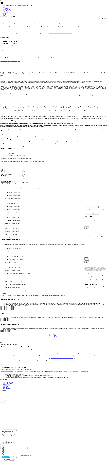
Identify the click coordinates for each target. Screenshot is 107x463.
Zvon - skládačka (6, 384)
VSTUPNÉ (5, 11)
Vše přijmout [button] (5, 456)
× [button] (16, 430)
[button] (9, 459)
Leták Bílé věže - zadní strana (8, 383)
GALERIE (5, 13)
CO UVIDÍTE (5, 12)
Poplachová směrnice (6, 388)
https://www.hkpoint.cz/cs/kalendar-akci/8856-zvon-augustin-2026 (60, 33)
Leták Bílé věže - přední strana (8, 382)
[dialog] (9, 446)
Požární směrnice (6, 387)
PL (106, 18)
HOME (4, 7)
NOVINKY (5, 14)
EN (104, 18)
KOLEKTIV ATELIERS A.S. (26, 455)
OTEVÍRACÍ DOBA (6, 8)
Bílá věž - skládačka (6, 385)
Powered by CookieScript (9, 460)
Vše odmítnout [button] (13, 456)
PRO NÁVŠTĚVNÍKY (7, 9)
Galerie (2, 333)
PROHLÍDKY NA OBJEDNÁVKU (9, 10)
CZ (102, 18)
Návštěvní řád (5, 386)
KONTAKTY (5, 15)
